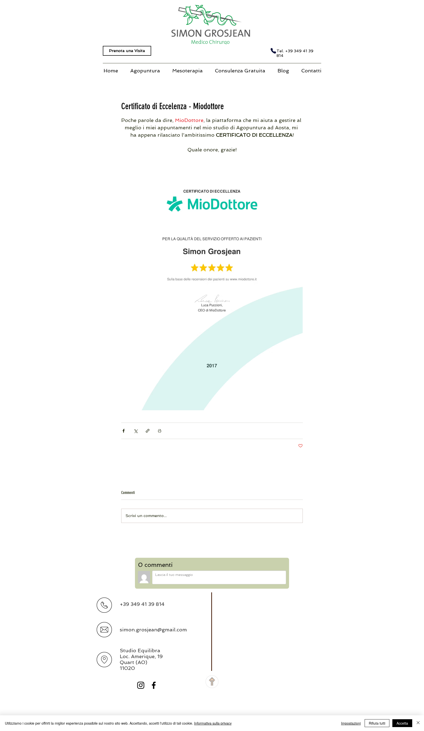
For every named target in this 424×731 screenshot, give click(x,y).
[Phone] (273, 51)
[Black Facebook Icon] (154, 685)
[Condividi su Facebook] (123, 430)
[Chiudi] (418, 723)
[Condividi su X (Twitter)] (135, 430)
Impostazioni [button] (351, 723)
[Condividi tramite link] (147, 430)
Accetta (402, 723)
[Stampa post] (159, 430)
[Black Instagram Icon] (141, 685)
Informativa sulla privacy (213, 723)
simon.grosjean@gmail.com (153, 630)
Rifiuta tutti (377, 723)
